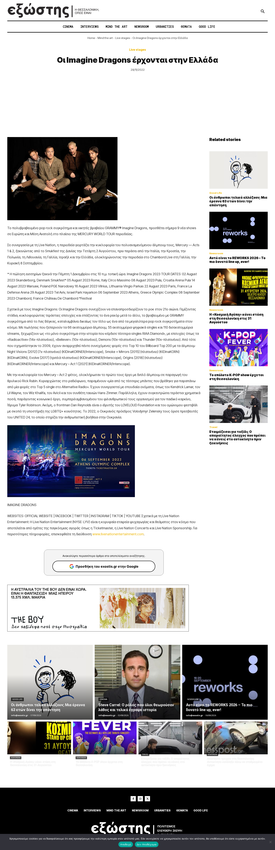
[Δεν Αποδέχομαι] (270, 842)
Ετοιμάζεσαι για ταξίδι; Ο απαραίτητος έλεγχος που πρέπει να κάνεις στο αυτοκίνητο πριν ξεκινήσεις (237, 437)
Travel (213, 427)
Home (91, 38)
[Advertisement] (137, 109)
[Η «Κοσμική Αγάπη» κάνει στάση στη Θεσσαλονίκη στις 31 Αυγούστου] (238, 287)
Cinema (103, 699)
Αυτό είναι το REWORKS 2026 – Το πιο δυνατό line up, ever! (237, 260)
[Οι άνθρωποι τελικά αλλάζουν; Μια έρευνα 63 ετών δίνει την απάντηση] (238, 170)
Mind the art (105, 38)
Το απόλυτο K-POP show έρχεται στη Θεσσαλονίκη (236, 377)
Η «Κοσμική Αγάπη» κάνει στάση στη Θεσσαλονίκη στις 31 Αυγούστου (236, 318)
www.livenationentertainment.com (118, 534)
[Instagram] (140, 798)
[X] (147, 798)
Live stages (122, 38)
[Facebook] (133, 798)
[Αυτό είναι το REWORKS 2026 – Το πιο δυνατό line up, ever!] (238, 230)
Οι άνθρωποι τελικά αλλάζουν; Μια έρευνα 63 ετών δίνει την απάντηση (238, 201)
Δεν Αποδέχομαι (147, 844)
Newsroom (216, 253)
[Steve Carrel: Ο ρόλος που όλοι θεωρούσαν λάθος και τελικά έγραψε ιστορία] (137, 682)
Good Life (215, 193)
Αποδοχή (125, 844)
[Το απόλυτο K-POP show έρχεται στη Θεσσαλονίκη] (238, 347)
